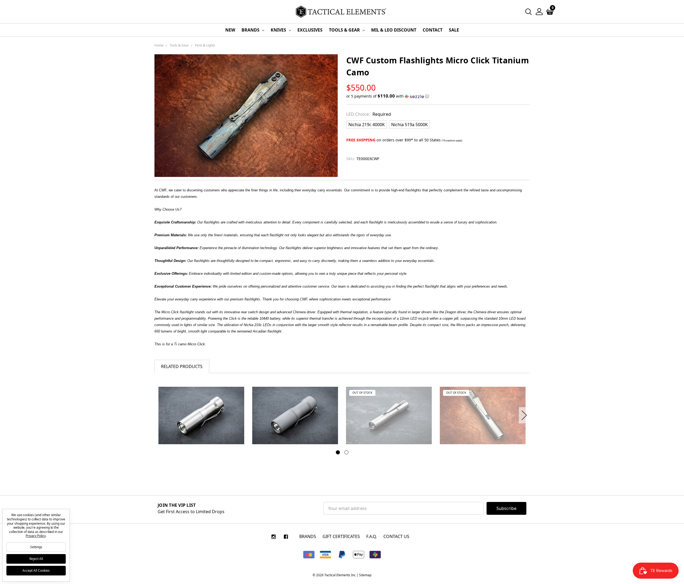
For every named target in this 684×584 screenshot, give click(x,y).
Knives (279, 30)
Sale (454, 30)
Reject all (36, 558)
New (230, 30)
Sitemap (365, 575)
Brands (251, 30)
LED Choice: (368, 114)
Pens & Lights (205, 45)
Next (524, 415)
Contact (432, 30)
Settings (36, 547)
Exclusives (309, 30)
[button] (438, 96)
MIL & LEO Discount (393, 30)
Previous (159, 415)
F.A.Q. (371, 536)
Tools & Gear (345, 30)
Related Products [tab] (182, 366)
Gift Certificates (341, 536)
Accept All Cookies (36, 570)
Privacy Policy (35, 535)
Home (159, 45)
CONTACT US (396, 536)
